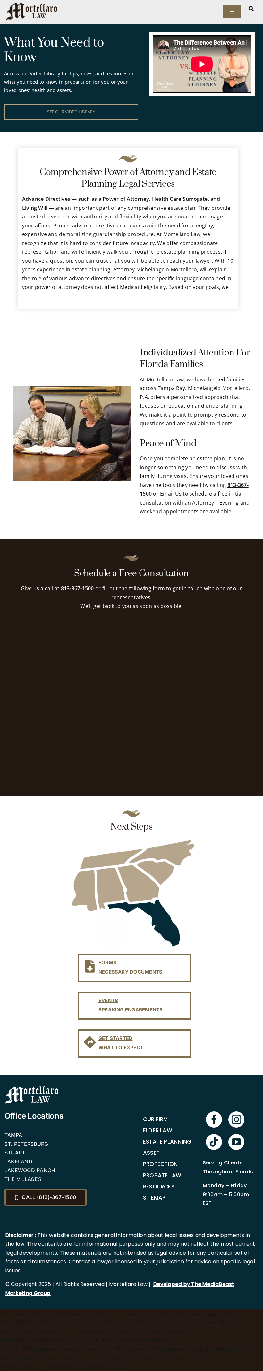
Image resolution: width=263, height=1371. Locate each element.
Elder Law (157, 1130)
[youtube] (236, 1142)
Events (108, 1000)
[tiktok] (214, 1142)
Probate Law (162, 1175)
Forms (107, 962)
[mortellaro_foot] (31, 1087)
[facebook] (214, 1119)
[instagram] (236, 1119)
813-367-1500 (77, 588)
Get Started (115, 1038)
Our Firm (155, 1119)
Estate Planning (167, 1141)
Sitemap (154, 1198)
